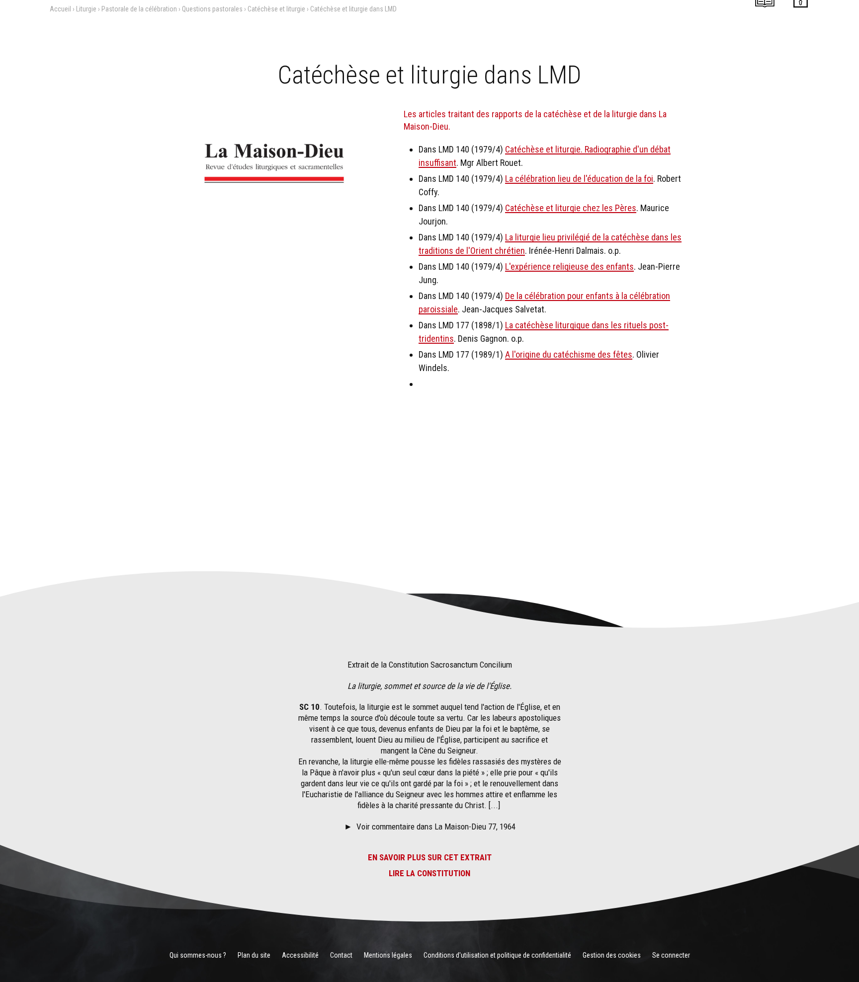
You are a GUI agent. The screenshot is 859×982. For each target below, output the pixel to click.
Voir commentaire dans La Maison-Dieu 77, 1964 (435, 826)
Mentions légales (388, 955)
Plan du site (254, 955)
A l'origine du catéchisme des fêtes (568, 354)
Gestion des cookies (612, 955)
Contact (341, 955)
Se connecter (671, 955)
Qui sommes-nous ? (198, 955)
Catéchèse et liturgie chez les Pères (570, 208)
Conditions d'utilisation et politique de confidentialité (497, 955)
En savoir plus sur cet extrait (430, 857)
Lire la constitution (429, 873)
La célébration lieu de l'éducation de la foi (579, 178)
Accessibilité (300, 955)
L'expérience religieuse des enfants (569, 266)
